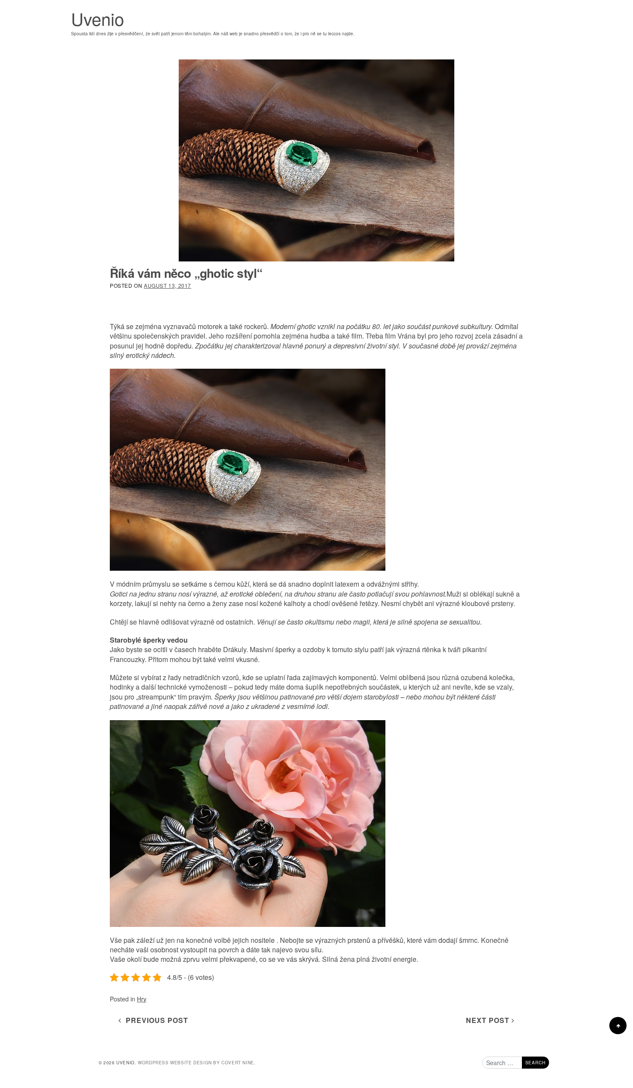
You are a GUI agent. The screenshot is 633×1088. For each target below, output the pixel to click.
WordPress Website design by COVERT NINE (196, 1063)
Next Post (489, 1020)
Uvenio (97, 18)
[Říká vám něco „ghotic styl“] (316, 160)
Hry (141, 999)
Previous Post (154, 1020)
